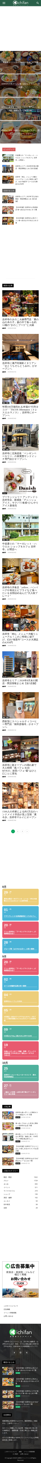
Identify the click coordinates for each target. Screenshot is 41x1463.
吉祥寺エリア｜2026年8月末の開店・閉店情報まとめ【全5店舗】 (20, 682)
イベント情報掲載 (10, 1313)
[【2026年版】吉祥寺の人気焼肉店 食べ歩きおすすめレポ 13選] (8, 210)
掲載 (20, 1452)
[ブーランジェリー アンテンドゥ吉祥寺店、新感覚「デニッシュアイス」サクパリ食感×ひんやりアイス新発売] (20, 481)
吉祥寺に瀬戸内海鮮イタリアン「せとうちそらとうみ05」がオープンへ (19, 366)
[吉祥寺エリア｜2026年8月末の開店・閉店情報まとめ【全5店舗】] (8, 169)
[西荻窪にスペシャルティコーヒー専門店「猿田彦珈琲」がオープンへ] (20, 705)
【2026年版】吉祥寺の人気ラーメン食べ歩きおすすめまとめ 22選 (26, 220)
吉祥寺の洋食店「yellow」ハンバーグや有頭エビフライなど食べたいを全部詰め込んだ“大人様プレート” (20, 591)
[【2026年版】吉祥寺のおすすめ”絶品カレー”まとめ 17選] (8, 1161)
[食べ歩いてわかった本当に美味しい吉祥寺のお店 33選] (8, 1126)
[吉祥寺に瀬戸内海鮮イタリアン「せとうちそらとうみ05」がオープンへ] (20, 347)
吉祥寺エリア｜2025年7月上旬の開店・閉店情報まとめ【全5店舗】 (26, 199)
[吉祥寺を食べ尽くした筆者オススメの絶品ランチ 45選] (8, 1115)
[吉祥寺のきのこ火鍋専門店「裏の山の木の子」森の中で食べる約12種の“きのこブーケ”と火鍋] (20, 303)
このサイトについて (11, 1306)
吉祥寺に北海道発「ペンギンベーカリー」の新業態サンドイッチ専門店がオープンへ (19, 456)
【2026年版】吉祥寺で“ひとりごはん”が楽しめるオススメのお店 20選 (26, 1149)
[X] (26, 1353)
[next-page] (27, 831)
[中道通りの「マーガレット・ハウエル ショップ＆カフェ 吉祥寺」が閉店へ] (8, 158)
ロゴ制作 (15, 1454)
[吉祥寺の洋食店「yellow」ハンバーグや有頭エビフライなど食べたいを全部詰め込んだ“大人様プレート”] (20, 571)
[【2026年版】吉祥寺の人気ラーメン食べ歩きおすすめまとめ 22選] (8, 221)
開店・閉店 (6, 161)
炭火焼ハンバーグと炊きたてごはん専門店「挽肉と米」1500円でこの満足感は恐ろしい (26, 1136)
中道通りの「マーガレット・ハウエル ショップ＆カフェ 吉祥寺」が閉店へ (26, 157)
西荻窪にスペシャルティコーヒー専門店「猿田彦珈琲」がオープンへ (20, 724)
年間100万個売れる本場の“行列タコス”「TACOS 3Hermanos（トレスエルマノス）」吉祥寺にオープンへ (20, 411)
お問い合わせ (8, 1316)
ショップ (5, 808)
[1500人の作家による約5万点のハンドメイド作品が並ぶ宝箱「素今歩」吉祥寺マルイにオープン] (20, 795)
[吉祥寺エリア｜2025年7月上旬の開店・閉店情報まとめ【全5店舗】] (8, 199)
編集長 (4, 328)
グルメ (4, 182)
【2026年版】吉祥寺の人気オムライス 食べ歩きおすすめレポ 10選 (27, 1381)
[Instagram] (20, 1352)
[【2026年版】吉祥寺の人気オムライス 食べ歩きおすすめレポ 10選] (8, 1382)
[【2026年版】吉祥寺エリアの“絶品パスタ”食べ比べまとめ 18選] (8, 1394)
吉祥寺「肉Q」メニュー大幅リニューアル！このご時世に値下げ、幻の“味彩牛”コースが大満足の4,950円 (20, 638)
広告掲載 (7, 1309)
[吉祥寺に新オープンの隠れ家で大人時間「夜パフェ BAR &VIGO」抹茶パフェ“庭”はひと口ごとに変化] (20, 749)
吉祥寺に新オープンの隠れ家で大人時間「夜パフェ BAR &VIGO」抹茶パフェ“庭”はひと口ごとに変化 (19, 769)
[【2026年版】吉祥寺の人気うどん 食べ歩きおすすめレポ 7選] (8, 1371)
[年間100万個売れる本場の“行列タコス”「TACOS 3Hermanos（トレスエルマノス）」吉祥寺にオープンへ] (20, 391)
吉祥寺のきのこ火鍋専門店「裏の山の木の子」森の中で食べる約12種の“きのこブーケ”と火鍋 (20, 322)
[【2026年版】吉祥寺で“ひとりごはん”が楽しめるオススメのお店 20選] (8, 1149)
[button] (4, 3)
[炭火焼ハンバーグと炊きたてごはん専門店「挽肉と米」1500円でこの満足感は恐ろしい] (8, 1137)
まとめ (4, 172)
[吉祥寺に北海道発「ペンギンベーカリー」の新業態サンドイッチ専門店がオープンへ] (20, 437)
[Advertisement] (20, 29)
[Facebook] (14, 1353)
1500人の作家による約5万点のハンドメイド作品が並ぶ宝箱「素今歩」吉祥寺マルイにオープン (20, 814)
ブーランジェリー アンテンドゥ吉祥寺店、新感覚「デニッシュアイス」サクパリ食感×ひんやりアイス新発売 (20, 501)
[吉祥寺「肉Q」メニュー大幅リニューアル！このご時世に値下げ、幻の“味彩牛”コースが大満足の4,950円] (8, 180)
